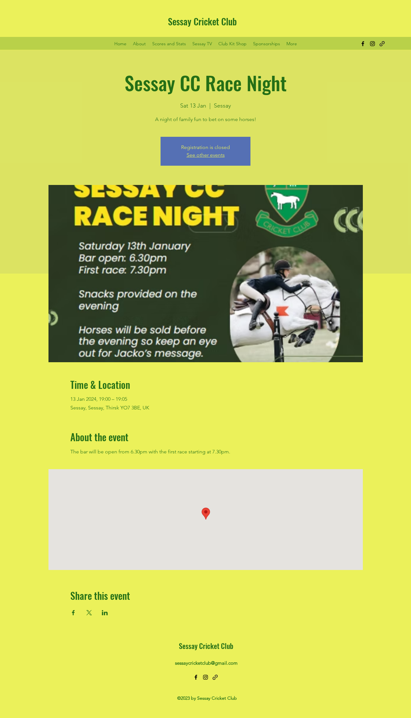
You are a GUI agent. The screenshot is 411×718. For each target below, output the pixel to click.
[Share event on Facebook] (73, 612)
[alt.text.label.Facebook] (363, 43)
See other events (206, 155)
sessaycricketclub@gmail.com (206, 663)
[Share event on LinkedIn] (105, 612)
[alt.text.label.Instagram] (372, 43)
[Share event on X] (89, 612)
